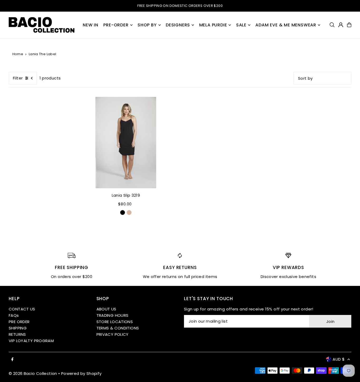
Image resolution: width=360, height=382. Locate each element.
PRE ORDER (19, 321)
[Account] (340, 24)
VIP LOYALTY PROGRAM (31, 340)
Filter (18, 78)
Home (17, 53)
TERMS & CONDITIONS (117, 328)
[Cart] (349, 24)
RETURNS (17, 334)
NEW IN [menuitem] (90, 25)
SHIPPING (18, 328)
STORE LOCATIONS (114, 321)
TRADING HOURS (112, 315)
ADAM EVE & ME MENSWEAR (285, 25)
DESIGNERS (178, 25)
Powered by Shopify (81, 373)
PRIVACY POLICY (112, 334)
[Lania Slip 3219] (125, 142)
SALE (241, 25)
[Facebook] (12, 359)
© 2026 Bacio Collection (33, 373)
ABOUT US (106, 309)
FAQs (14, 315)
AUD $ (339, 359)
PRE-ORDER (115, 25)
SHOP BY (147, 25)
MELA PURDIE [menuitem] (213, 25)
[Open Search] (332, 24)
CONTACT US (22, 309)
